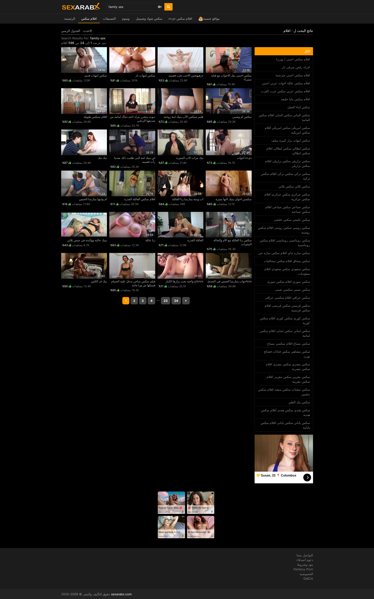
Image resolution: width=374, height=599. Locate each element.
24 (176, 301)
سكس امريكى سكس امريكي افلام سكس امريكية (287, 130)
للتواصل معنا (304, 555)
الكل (307, 51)
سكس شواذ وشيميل (149, 18)
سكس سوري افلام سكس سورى (288, 282)
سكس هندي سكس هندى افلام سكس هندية (285, 412)
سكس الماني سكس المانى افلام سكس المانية (284, 117)
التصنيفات (109, 18)
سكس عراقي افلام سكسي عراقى (287, 298)
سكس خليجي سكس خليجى (292, 220)
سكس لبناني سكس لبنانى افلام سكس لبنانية (285, 333)
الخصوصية (306, 574)
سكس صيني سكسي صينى (292, 290)
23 (166, 301)
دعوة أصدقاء (304, 560)
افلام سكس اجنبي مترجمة (292, 75)
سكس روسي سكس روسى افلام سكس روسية (284, 230)
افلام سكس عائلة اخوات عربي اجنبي (286, 83)
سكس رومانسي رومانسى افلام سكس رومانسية (285, 242)
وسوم (126, 18)
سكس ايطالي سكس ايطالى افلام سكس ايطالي (288, 150)
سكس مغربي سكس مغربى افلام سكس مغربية (288, 379)
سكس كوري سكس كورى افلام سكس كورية (285, 320)
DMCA (308, 579)
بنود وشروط (305, 564)
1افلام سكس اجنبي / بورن (293, 59)
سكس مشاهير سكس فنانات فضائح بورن (287, 354)
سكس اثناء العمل (298, 107)
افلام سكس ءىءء (180, 18)
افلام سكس (89, 18)
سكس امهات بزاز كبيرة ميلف (290, 140)
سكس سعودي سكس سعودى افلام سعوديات (287, 271)
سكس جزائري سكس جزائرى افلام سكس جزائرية (287, 196)
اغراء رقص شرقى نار (296, 67)
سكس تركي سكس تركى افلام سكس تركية (285, 176)
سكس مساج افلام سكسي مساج (288, 343)
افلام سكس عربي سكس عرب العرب (285, 91)
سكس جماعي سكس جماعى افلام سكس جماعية (287, 209)
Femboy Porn (303, 569)
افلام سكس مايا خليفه (295, 99)
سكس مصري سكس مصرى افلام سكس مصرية (288, 366)
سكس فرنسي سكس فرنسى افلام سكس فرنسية (287, 308)
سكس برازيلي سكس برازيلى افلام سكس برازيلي (287, 163)
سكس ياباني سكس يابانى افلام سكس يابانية (285, 425)
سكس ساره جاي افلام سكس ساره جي (284, 253)
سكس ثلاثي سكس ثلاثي (294, 186)
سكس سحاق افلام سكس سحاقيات (287, 261)
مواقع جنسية (211, 18)
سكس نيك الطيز (299, 402)
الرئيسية (69, 18)
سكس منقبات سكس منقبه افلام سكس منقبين (284, 392)
